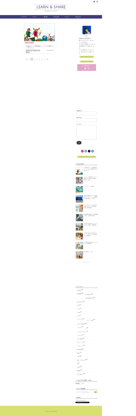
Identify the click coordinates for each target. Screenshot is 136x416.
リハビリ (34, 50)
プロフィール (67, 17)
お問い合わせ (78, 17)
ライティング (80, 346)
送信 (79, 142)
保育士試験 (79, 349)
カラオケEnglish (81, 324)
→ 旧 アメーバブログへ (87, 61)
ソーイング (79, 335)
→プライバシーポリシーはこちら (86, 156)
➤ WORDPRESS (89, 298)
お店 (78, 305)
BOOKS (79, 290)
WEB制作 (79, 293)
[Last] (47, 59)
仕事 (39, 50)
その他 (78, 312)
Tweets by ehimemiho (80, 400)
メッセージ (79, 124)
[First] (26, 59)
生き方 (78, 367)
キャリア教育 (28, 50)
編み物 (45, 16)
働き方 (29, 42)
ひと (78, 316)
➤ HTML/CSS (88, 294)
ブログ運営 (79, 339)
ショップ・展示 (89, 320)
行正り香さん (56, 17)
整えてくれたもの (81, 360)
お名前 (79, 110)
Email (79, 117)
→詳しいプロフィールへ (86, 56)
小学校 (27, 52)
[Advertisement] (86, 97)
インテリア (24, 16)
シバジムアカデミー (82, 331)
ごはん (78, 308)
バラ (86, 328)
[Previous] (29, 59)
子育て (78, 356)
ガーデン (35, 16)
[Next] (45, 59)
